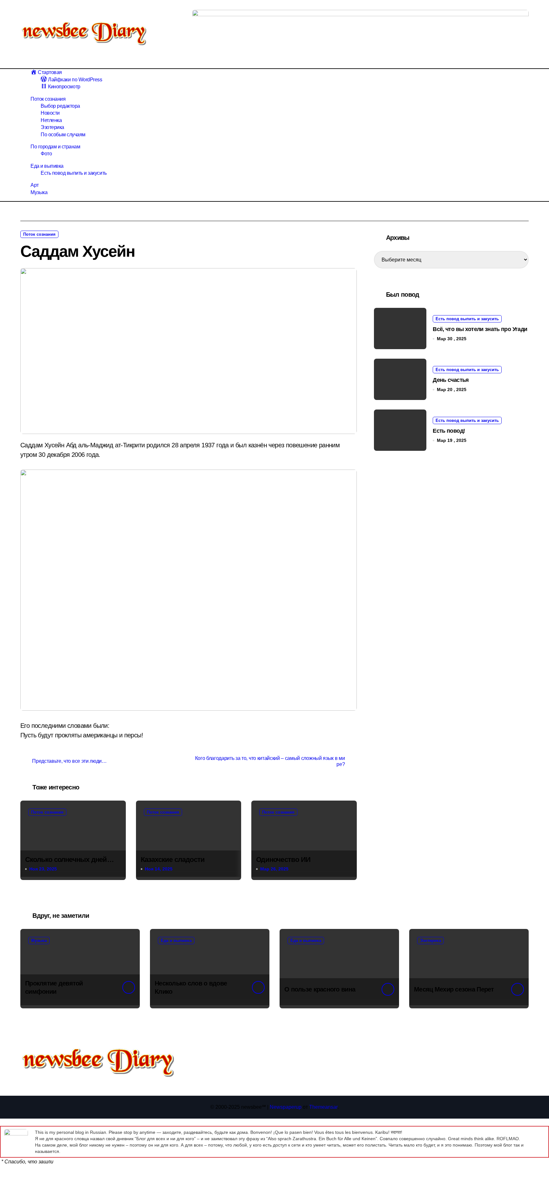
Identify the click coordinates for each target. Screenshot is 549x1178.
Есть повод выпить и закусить (74, 173)
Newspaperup (286, 1107)
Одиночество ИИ (283, 859)
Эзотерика (52, 127)
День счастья (451, 380)
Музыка (38, 192)
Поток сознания (47, 99)
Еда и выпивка (47, 166)
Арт (34, 185)
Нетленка (51, 120)
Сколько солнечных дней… (69, 859)
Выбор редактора (60, 106)
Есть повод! (449, 431)
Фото (46, 153)
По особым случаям (63, 134)
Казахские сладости (173, 859)
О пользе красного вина (319, 989)
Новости (50, 113)
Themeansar (323, 1107)
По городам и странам (55, 146)
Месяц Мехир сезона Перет (454, 989)
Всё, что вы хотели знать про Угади (480, 329)
